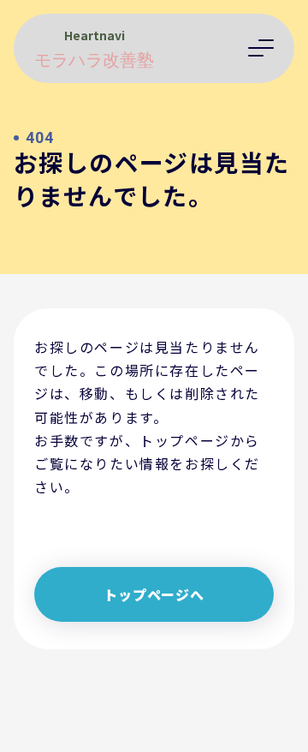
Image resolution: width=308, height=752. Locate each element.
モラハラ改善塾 (94, 60)
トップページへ (154, 594)
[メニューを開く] (261, 48)
